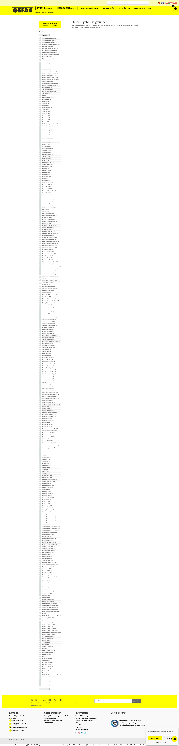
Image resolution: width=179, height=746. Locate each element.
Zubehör (45, 121)
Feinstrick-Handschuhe (49, 253)
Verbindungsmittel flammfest (50, 530)
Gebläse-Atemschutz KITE (49, 221)
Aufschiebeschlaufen (48, 652)
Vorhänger (45, 105)
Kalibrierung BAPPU (48, 572)
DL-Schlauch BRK (47, 209)
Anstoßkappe (46, 644)
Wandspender (46, 483)
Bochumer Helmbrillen (48, 136)
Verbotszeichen (47, 554)
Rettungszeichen (48, 552)
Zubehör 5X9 (46, 103)
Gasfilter (45, 178)
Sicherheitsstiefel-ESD (48, 402)
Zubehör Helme (47, 65)
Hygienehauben (47, 97)
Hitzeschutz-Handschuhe (49, 270)
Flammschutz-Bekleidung (49, 335)
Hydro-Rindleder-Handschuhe (50, 241)
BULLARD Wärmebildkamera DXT (51, 615)
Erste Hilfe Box (46, 491)
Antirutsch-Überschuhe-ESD (50, 449)
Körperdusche (47, 477)
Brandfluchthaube (47, 197)
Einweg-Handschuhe (48, 235)
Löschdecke (46, 589)
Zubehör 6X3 (46, 113)
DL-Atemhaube (47, 229)
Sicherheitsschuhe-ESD (49, 390)
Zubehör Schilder (47, 560)
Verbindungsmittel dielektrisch (51, 528)
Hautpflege (46, 501)
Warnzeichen (47, 558)
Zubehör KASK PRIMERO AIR (50, 77)
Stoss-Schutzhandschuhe (49, 286)
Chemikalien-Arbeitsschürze (50, 296)
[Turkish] (176, 3)
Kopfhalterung (46, 134)
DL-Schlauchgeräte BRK (49, 213)
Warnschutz (124, 745)
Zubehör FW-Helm (47, 646)
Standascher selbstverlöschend (51, 605)
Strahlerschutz (46, 156)
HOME (121, 8)
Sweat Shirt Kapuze (48, 357)
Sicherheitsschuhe (48, 388)
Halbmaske (46, 172)
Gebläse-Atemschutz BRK (49, 225)
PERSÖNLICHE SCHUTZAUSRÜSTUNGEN (44, 8)
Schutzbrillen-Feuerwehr (49, 42)
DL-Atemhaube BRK (48, 211)
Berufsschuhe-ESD (48, 432)
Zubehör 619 (46, 119)
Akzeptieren (155, 738)
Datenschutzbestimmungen (84, 720)
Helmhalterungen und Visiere (50, 142)
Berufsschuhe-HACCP (48, 436)
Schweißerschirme (47, 140)
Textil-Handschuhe (47, 255)
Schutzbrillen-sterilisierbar (49, 38)
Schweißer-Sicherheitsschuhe (50, 398)
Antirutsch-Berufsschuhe (49, 430)
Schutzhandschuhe (48, 264)
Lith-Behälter (46, 685)
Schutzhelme (46, 63)
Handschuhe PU (47, 258)
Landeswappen (47, 658)
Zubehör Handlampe (48, 581)
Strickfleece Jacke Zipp (49, 371)
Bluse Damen (46, 355)
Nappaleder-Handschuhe (49, 245)
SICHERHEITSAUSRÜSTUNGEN (89, 8)
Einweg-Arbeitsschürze (48, 302)
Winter (44, 95)
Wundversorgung (47, 487)
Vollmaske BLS (46, 186)
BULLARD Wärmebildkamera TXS (51, 632)
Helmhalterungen (47, 126)
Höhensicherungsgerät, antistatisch (48, 60)
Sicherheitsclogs (47, 418)
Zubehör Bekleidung (48, 333)
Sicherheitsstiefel (47, 400)
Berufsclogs (46, 422)
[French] (164, 3)
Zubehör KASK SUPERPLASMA (50, 79)
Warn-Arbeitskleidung (49, 319)
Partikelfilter (46, 176)
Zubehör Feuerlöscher (48, 585)
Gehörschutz (46, 160)
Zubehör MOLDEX (47, 164)
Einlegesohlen (46, 463)
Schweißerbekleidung (48, 309)
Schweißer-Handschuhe (49, 280)
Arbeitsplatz (46, 568)
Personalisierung (47, 67)
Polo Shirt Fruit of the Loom (50, 48)
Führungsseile (46, 536)
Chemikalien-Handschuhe (50, 268)
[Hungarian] (169, 3)
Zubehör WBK (46, 640)
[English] (162, 3)
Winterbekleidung (48, 311)
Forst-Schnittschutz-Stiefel (49, 414)
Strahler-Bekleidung (48, 339)
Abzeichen (46, 660)
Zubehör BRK (46, 195)
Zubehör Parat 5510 (48, 199)
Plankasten (46, 595)
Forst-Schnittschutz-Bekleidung (51, 341)
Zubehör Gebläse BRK (48, 227)
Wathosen (45, 439)
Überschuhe (46, 459)
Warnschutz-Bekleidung (49, 317)
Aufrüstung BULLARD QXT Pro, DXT (50, 619)
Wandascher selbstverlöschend (51, 609)
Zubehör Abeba (47, 408)
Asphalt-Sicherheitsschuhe (50, 396)
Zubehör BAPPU (47, 570)
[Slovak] (174, 3)
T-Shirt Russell (46, 349)
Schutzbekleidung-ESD (48, 345)
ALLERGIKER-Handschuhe (49, 237)
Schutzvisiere (46, 132)
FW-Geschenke (47, 668)
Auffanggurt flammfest (49, 520)
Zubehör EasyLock (47, 182)
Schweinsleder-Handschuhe (50, 243)
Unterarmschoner (48, 290)
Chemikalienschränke (49, 562)
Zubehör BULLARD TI (48, 638)
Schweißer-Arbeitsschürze (49, 294)
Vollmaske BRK (46, 193)
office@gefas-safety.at (19, 727)
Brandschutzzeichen (48, 550)
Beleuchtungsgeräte (48, 672)
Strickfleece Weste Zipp (49, 374)
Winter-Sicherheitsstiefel (49, 412)
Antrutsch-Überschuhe (49, 447)
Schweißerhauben (47, 138)
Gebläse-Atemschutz (48, 231)
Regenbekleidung (47, 315)
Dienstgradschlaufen (48, 650)
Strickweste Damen (48, 365)
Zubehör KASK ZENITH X (49, 75)
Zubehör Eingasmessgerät (49, 577)
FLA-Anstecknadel (47, 662)
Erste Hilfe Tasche (47, 493)
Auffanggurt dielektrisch (49, 518)
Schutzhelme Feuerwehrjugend (51, 83)
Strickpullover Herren (48, 363)
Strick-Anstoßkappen (48, 89)
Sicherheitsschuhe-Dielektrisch (51, 44)
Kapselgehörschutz (48, 162)
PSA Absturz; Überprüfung (49, 50)
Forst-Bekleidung (47, 343)
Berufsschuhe (46, 434)
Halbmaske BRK (47, 184)
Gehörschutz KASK (47, 81)
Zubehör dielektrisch (48, 548)
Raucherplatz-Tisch (48, 601)
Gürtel (44, 648)
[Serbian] (171, 3)
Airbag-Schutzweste (48, 509)
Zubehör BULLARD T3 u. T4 (49, 630)
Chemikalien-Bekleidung (49, 325)
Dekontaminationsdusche (49, 479)
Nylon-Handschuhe (48, 251)
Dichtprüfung (46, 170)
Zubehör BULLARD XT (48, 624)
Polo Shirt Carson (47, 46)
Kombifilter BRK (47, 205)
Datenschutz (159, 742)
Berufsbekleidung (34, 745)
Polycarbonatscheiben (48, 154)
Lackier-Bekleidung (48, 331)
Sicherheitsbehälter (48, 677)
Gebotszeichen (47, 556)
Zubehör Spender (47, 508)
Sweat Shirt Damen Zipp (49, 376)
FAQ (77, 722)
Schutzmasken (46, 745)
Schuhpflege (46, 473)
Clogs (44, 455)
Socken (45, 469)
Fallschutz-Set (46, 512)
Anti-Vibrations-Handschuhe (50, 288)
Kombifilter (46, 180)
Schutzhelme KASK (47, 69)
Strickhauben (46, 93)
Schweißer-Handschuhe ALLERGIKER (48, 283)
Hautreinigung (47, 505)
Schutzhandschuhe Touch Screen (51, 266)
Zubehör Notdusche (48, 481)
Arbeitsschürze (47, 292)
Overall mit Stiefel (47, 440)
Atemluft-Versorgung (48, 219)
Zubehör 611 (46, 117)
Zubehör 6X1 (46, 111)
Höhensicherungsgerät (49, 538)
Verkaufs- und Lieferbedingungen (86, 718)
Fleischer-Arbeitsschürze (49, 298)
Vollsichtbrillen (47, 107)
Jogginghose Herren (48, 382)
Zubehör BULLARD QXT (48, 622)
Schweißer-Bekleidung (48, 307)
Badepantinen (46, 451)
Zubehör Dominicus (48, 410)
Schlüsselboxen (47, 593)
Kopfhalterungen (47, 130)
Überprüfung (46, 587)
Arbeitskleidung (47, 305)
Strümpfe (45, 471)
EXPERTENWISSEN (139, 8)
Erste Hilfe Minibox (47, 495)
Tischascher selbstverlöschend (50, 607)
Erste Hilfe (72, 745)
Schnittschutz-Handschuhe (50, 262)
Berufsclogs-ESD (47, 426)
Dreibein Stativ (47, 540)
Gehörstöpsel (46, 158)
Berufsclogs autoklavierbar (50, 428)
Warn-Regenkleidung (48, 321)
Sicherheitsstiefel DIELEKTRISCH (51, 404)
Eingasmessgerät (47, 574)
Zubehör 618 (46, 115)
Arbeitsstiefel (46, 457)
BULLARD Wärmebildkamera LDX (51, 675)
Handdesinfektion (48, 485)
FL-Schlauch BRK (47, 217)
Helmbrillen (46, 128)
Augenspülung (46, 489)
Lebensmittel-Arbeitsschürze (50, 300)
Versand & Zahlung (82, 716)
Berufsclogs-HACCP (48, 424)
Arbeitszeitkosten (47, 679)
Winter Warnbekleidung (49, 52)
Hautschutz (46, 503)
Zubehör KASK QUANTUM (49, 71)
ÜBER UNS (127, 8)
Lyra (44, 656)
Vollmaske (46, 174)
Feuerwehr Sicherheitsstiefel (50, 54)
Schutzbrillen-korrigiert (49, 40)
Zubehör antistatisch (48, 546)
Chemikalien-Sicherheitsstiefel (51, 445)
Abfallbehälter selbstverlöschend (48, 598)
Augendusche (46, 683)
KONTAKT (151, 8)
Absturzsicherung (21, 745)
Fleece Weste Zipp (47, 367)
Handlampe (46, 579)
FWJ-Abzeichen (47, 664)
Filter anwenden (44, 35)
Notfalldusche (47, 475)
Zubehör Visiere (47, 144)
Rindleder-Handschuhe (49, 239)
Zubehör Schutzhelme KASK (50, 73)
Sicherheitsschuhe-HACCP (50, 392)
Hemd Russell (46, 353)
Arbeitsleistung (47, 681)
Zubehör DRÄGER (47, 189)
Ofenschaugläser (47, 146)
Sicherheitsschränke (48, 566)
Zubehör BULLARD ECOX (49, 628)
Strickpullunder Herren (49, 369)
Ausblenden (169, 738)
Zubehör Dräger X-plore (49, 190)
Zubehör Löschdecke (48, 591)
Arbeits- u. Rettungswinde (49, 544)
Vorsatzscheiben (47, 150)
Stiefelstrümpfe (47, 467)
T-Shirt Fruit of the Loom (49, 347)
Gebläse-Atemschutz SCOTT (50, 233)
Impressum (166, 742)
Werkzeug (45, 670)
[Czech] (166, 3)
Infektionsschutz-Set (48, 329)
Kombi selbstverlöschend (49, 603)
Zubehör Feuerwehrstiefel (49, 443)
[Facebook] (76, 733)
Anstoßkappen (47, 87)
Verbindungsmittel (48, 524)
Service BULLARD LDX (48, 636)
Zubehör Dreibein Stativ (49, 542)
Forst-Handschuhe (47, 249)
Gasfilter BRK (46, 203)
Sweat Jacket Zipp (47, 359)
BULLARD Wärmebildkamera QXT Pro (50, 612)
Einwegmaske (46, 168)
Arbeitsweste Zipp (47, 384)
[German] (159, 3)
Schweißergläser (47, 148)
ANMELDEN (50, 13)
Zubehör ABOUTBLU (48, 406)
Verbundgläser (46, 152)
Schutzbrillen (46, 99)
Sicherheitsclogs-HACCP (49, 416)
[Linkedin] (82, 733)
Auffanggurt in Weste (48, 522)
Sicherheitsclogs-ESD (48, 420)
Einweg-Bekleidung (48, 327)
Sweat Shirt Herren (48, 378)
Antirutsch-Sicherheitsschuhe (50, 394)
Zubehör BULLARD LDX (48, 626)
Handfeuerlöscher (47, 583)
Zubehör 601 (46, 109)
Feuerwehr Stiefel (47, 666)
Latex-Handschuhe (48, 259)
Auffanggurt (46, 514)
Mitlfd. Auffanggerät (48, 534)
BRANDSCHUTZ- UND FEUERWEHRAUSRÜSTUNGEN (66, 8)
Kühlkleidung (46, 313)
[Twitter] (85, 733)
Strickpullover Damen (48, 361)
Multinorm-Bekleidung (49, 337)
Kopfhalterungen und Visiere (50, 124)
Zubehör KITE (46, 223)
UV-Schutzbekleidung (48, 323)
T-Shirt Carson (46, 351)
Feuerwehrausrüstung (60, 745)
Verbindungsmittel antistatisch (51, 526)
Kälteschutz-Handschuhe (49, 274)
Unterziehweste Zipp (48, 386)
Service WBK (46, 642)
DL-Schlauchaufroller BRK (49, 215)
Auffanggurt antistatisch (49, 516)
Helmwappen (46, 654)
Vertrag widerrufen (82, 729)
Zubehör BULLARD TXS (48, 634)
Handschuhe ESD (47, 56)
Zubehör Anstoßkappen (49, 91)
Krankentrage (46, 499)
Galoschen (45, 453)
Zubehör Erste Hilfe (48, 497)
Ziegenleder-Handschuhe (49, 247)
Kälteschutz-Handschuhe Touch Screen (50, 277)
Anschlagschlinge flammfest (50, 532)
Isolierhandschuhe (48, 272)
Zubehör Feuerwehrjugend (50, 85)
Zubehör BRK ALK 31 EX (49, 207)
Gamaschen (46, 461)
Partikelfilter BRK (47, 201)
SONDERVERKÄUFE (109, 8)
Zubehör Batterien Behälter (50, 564)
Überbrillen (46, 101)
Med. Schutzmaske (48, 166)
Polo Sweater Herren (48, 380)
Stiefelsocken (46, 465)
